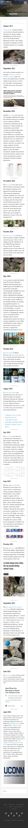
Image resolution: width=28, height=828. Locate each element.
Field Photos (18, 806)
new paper (12, 115)
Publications (20, 804)
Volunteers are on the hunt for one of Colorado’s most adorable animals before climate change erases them (14, 421)
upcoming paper (17, 355)
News (10, 806)
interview (12, 548)
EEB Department (14, 723)
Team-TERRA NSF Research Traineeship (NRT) (13, 742)
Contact (14, 809)
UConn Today (7, 30)
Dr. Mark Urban (15, 725)
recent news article (10, 235)
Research (12, 804)
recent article (9, 353)
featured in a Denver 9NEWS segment (12, 75)
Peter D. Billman (6, 2)
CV (6, 806)
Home (5, 804)
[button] (26, 3)
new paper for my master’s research (12, 608)
